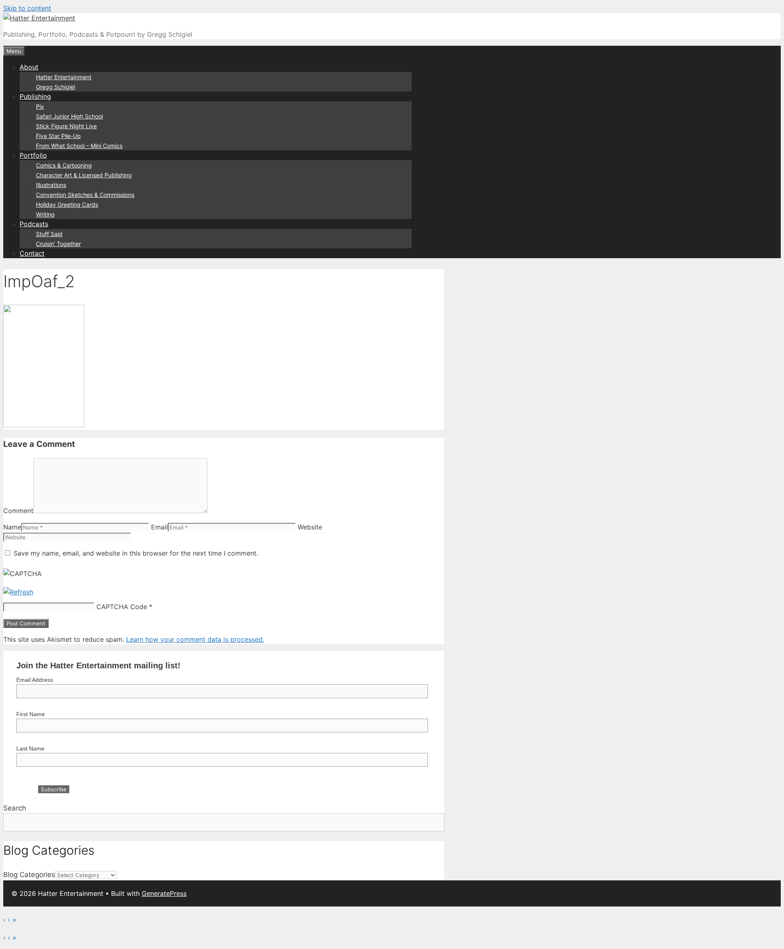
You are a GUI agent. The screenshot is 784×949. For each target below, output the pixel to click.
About (29, 67)
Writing (45, 214)
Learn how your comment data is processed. (195, 639)
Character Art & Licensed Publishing (84, 175)
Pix (40, 106)
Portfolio (33, 155)
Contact (32, 253)
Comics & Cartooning (64, 165)
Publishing (35, 96)
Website (310, 527)
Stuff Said (49, 233)
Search (14, 808)
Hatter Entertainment (63, 77)
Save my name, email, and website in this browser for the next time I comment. (135, 553)
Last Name (30, 748)
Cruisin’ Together (58, 243)
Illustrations (51, 184)
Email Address (34, 680)
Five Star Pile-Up (58, 135)
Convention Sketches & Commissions (85, 194)
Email (159, 527)
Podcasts (34, 224)
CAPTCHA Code (121, 607)
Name (12, 527)
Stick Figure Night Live (66, 126)
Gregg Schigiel (55, 86)
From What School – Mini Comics (79, 145)
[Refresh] (18, 592)
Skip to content (27, 8)
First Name (30, 714)
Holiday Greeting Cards (67, 204)
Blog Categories (29, 875)
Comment (18, 511)
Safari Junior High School (69, 116)
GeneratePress (164, 893)
